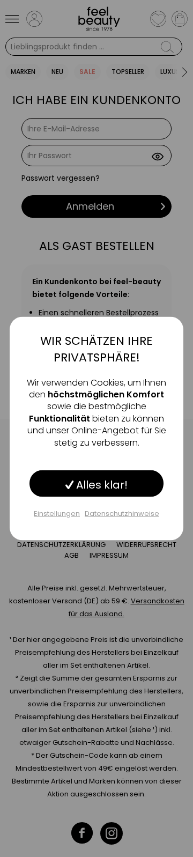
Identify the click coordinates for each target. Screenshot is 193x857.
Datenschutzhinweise (122, 513)
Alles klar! (100, 484)
